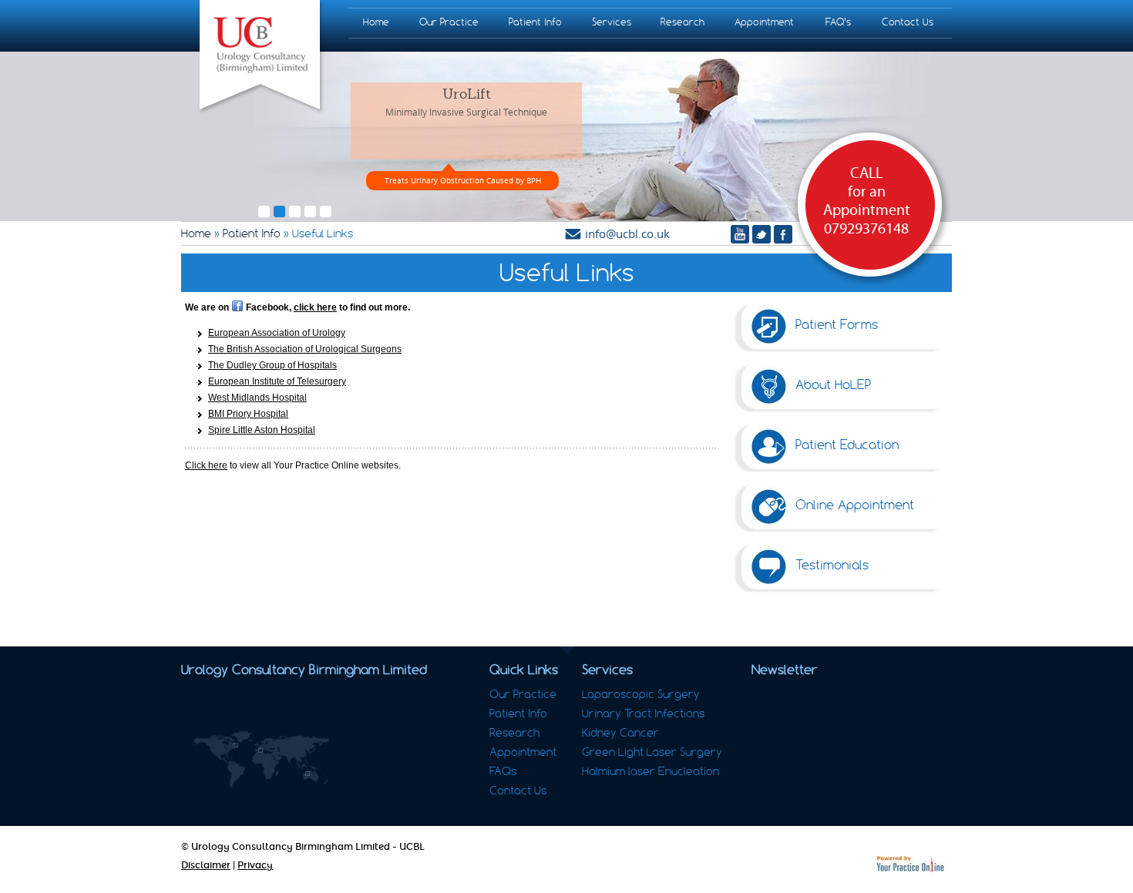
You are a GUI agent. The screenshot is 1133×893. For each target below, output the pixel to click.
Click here (206, 465)
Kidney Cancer (620, 733)
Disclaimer (205, 865)
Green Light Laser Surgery (652, 752)
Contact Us (907, 22)
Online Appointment (854, 504)
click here (315, 307)
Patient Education (847, 444)
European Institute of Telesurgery (277, 381)
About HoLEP (833, 384)
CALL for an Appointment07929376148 (866, 200)
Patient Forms (836, 324)
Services (611, 22)
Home (376, 22)
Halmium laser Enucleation (650, 771)
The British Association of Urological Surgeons (305, 349)
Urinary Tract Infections (643, 713)
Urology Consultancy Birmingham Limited (304, 669)
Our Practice (449, 22)
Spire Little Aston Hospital (261, 430)
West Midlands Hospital (257, 397)
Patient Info (535, 22)
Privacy (255, 865)
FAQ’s (838, 22)
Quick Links (523, 669)
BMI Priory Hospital (248, 413)
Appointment (764, 22)
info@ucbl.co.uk (627, 233)
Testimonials (832, 564)
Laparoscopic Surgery (641, 694)
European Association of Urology (276, 332)
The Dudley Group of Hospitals (272, 365)
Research (682, 22)
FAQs (502, 771)
